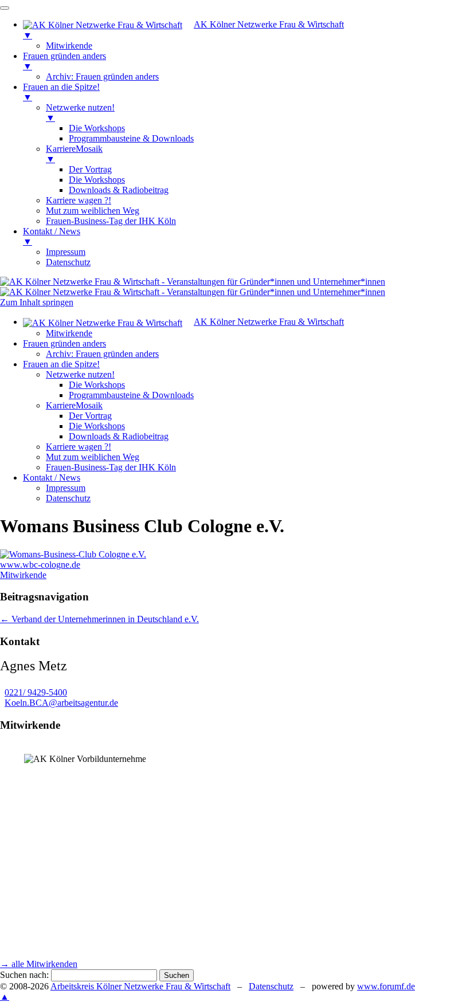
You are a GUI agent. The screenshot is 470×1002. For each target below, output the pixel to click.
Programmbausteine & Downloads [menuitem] (131, 138)
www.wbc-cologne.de (40, 564)
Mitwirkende (69, 333)
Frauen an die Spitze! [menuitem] (61, 92)
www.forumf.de (386, 986)
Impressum (65, 488)
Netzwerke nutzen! (80, 374)
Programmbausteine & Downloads (131, 395)
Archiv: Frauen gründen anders (102, 354)
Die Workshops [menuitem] (97, 128)
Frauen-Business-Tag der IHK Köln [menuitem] (111, 221)
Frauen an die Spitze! (61, 364)
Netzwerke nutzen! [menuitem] (80, 113)
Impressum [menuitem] (65, 252)
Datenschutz (68, 498)
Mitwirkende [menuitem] (69, 45)
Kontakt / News (51, 477)
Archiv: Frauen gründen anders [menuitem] (102, 76)
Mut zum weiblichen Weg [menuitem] (92, 210)
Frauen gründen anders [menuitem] (64, 61)
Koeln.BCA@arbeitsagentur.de (61, 703)
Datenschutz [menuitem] (68, 262)
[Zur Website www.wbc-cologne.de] (73, 554)
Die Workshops (97, 385)
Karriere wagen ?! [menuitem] (78, 200)
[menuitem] (246, 30)
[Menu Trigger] (4, 8)
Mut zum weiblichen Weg (92, 457)
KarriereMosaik (74, 405)
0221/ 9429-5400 (36, 692)
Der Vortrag (90, 416)
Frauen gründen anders (64, 343)
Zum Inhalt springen (36, 302)
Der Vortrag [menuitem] (90, 169)
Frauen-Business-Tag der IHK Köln (111, 467)
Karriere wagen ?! (78, 446)
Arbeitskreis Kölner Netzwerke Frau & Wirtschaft (140, 986)
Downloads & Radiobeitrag (119, 436)
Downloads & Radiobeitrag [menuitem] (119, 190)
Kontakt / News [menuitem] (51, 236)
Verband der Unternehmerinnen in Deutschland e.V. (99, 619)
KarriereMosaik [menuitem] (74, 154)
